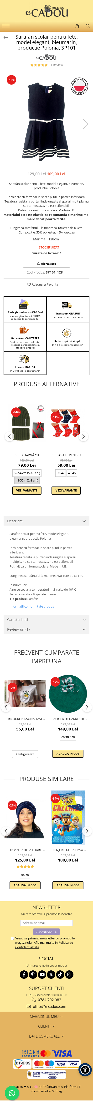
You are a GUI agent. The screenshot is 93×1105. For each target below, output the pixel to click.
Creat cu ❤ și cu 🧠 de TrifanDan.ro (36, 1087)
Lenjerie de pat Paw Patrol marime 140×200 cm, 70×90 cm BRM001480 (68, 850)
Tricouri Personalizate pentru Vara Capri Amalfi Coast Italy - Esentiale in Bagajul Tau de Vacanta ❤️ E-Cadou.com (25, 719)
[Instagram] (69, 974)
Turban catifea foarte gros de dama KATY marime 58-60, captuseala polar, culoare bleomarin (25, 850)
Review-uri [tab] (18, 629)
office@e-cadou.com (49, 1006)
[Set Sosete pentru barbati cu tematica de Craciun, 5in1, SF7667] (66, 423)
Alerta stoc (48, 264)
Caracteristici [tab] (17, 619)
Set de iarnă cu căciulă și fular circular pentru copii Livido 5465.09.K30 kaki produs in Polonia (27, 455)
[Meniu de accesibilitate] (85, 1069)
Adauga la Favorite (44, 284)
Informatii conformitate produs (32, 606)
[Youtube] (42, 974)
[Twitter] (51, 974)
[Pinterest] (33, 974)
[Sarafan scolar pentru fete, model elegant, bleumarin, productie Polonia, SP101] (46, 119)
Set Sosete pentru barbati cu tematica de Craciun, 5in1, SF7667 (66, 455)
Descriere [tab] (15, 520)
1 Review (57, 65)
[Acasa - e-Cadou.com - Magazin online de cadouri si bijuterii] (46, 10)
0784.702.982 (49, 999)
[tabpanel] (46, 119)
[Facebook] (24, 974)
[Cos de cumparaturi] (77, 26)
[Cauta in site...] (88, 26)
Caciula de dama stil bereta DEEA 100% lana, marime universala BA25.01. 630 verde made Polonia (68, 719)
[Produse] (6, 27)
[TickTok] (60, 974)
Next (85, 124)
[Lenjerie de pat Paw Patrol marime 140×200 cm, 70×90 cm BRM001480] (67, 818)
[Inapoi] (3, 37)
